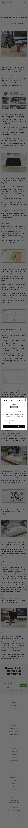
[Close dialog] (25, 399)
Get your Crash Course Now (14, 426)
